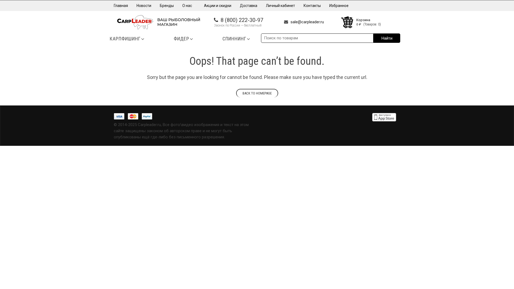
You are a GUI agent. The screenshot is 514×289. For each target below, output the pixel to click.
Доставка (248, 5)
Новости (144, 5)
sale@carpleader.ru (307, 22)
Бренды (167, 5)
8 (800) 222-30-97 (242, 20)
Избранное (339, 5)
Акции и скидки (217, 5)
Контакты (312, 5)
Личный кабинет (280, 5)
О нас (187, 5)
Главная (121, 5)
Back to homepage (257, 93)
